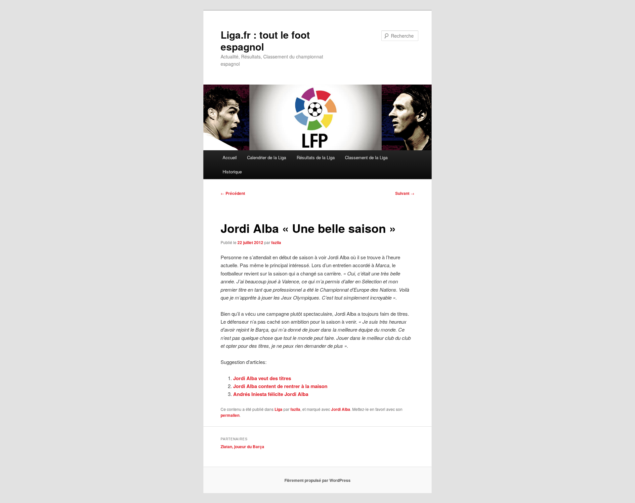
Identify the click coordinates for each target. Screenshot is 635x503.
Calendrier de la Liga (266, 157)
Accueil (230, 157)
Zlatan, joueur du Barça (242, 446)
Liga (278, 409)
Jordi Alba (340, 409)
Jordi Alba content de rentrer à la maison (280, 386)
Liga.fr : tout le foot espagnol (265, 40)
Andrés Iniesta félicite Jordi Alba (270, 394)
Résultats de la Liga (316, 157)
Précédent (233, 193)
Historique (232, 171)
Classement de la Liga (366, 157)
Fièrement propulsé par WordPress (317, 480)
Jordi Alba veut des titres (262, 378)
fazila (276, 242)
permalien (230, 415)
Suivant (404, 193)
